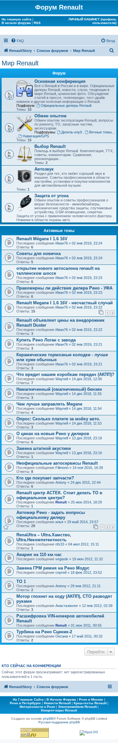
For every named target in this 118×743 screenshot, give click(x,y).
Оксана (61, 636)
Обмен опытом (50, 115)
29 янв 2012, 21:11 (85, 586)
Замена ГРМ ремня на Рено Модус (52, 568)
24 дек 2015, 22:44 (85, 482)
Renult (61, 502)
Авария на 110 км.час (39, 554)
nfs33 (59, 544)
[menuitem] (17, 41)
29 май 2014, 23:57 (82, 522)
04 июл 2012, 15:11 (83, 544)
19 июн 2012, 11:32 (87, 559)
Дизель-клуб (72, 132)
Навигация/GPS (36, 136)
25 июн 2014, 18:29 (86, 502)
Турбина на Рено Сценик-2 (44, 631)
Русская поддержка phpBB (59, 722)
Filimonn (62, 468)
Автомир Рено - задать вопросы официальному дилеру (50, 515)
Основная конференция (60, 81)
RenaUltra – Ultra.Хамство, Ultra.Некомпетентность (43, 537)
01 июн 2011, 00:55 (86, 625)
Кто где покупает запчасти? (45, 478)
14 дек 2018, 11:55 (87, 394)
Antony (61, 482)
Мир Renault (20, 63)
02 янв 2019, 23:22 (87, 307)
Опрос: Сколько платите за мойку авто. (58, 418)
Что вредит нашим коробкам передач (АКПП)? (65, 374)
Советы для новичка (38, 253)
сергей (61, 572)
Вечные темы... (102, 132)
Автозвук (44, 169)
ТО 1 (21, 581)
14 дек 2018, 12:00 (87, 379)
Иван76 (61, 243)
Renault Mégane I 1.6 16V (42, 238)
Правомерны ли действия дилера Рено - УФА (64, 288)
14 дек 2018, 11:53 (87, 423)
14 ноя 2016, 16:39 (87, 468)
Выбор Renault (50, 146)
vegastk (61, 559)
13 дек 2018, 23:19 (87, 438)
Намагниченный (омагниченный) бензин (59, 389)
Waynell (61, 379)
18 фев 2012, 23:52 (86, 572)
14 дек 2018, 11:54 (87, 408)
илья (59, 522)
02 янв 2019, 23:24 (87, 243)
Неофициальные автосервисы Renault (57, 463)
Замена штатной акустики (43, 448)
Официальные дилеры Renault (66, 105)
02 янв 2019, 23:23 (87, 278)
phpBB (48, 718)
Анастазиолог (66, 606)
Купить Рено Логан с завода (46, 339)
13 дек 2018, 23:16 (87, 453)
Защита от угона (51, 195)
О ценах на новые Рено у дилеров (52, 433)
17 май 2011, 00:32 (87, 636)
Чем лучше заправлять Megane (49, 404)
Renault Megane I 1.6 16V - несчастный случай (64, 302)
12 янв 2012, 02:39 (97, 606)
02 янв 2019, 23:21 (87, 344)
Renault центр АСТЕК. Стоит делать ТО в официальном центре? (59, 495)
